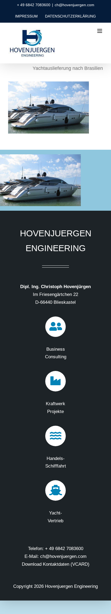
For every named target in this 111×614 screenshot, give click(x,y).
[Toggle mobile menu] (100, 31)
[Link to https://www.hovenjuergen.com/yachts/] (55, 490)
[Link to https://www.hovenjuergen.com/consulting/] (55, 326)
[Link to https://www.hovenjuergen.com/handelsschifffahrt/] (55, 436)
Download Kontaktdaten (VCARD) (55, 564)
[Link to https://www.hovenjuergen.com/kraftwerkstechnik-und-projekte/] (55, 381)
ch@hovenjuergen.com (74, 5)
